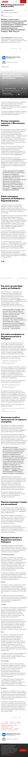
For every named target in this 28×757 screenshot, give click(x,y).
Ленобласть (16, 728)
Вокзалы (16, 725)
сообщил (14, 394)
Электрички (12, 722)
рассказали (22, 511)
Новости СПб (4, 730)
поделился (14, 470)
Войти (23, 1)
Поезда (11, 723)
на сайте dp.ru (18, 154)
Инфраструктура (5, 727)
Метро (11, 727)
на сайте (23, 254)
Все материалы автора (6, 16)
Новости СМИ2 (5, 66)
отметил (14, 188)
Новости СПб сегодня (13, 730)
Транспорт (18, 722)
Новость (6, 722)
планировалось (17, 159)
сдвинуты (3, 162)
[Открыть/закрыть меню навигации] (16, 2)
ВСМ (19, 723)
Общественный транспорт (7, 725)
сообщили (22, 430)
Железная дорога (4, 723)
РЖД (15, 723)
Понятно (23, 750)
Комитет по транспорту (6, 728)
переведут (19, 299)
